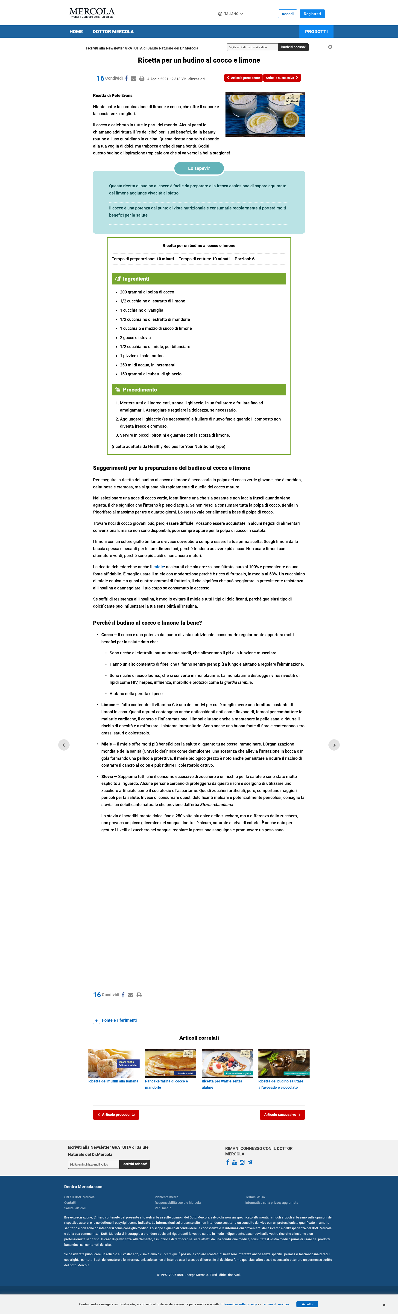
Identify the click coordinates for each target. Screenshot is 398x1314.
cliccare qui (168, 1254)
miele (158, 566)
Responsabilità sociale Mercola (178, 1202)
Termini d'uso (255, 1197)
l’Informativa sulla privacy (239, 1304)
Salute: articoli (75, 1208)
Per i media (163, 1208)
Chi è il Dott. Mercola (79, 1197)
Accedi (288, 14)
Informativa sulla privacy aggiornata (271, 1202)
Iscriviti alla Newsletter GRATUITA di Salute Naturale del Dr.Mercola (142, 48)
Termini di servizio (275, 1304)
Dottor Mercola (113, 31)
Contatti (70, 1202)
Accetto (307, 1304)
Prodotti (316, 31)
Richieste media (167, 1197)
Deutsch (226, 22)
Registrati (312, 14)
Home (76, 31)
